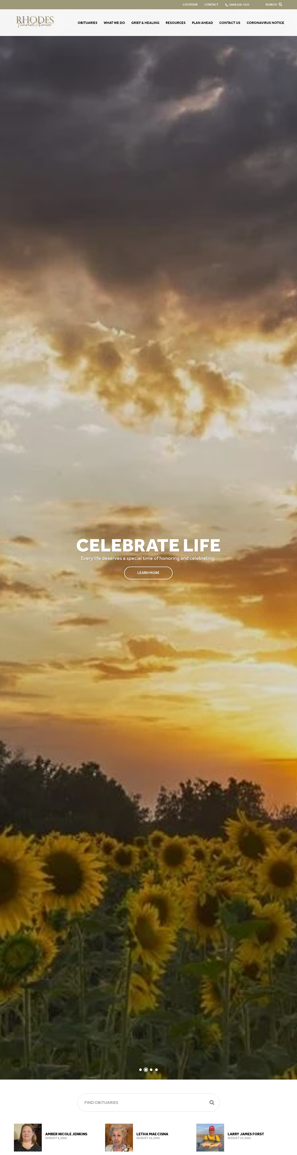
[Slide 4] (156, 1069)
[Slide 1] (140, 1069)
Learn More (148, 573)
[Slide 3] (151, 1069)
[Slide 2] (146, 1069)
